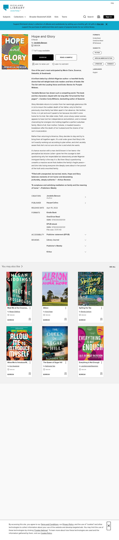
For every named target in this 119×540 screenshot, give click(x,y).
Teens (64, 17)
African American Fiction (103, 58)
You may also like (11, 266)
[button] (88, 17)
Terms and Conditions (49, 524)
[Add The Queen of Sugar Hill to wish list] (65, 373)
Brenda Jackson (86, 312)
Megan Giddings (14, 312)
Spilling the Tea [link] (85, 308)
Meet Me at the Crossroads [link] (18, 308)
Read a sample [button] (66, 57)
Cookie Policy (46, 533)
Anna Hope (49, 312)
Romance (110, 64)
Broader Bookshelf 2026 (40, 17)
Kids (56, 17)
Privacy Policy (68, 524)
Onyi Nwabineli (14, 366)
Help (112, 3)
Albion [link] (45, 308)
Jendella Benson (40, 43)
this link (100, 24)
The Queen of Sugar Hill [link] (52, 363)
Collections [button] (19, 17)
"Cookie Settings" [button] (41, 530)
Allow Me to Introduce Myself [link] (18, 363)
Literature (98, 64)
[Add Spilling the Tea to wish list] (101, 319)
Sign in (109, 17)
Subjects (6, 17)
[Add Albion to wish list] (65, 319)
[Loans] (98, 17)
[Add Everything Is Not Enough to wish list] (101, 373)
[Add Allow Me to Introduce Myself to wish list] (29, 373)
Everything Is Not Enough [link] (89, 363)
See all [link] (112, 267)
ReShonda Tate (50, 366)
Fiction (97, 53)
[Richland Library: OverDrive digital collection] (13, 8)
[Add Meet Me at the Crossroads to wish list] (29, 319)
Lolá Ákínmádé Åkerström (89, 366)
